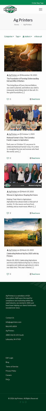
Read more (36, 99)
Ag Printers (13, 75)
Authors (28, 36)
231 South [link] (20, 335)
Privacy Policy (11, 371)
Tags (17, 36)
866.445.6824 (11, 326)
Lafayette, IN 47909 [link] (13, 339)
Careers (9, 375)
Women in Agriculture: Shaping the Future (22, 195)
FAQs (8, 379)
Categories (8, 36)
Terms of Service (12, 367)
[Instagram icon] (26, 402)
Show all (39, 36)
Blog (7, 362)
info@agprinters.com (13, 322)
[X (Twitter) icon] (23, 402)
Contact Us (10, 318)
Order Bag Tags (37, 3)
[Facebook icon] (20, 402)
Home (16, 25)
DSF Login (9, 358)
